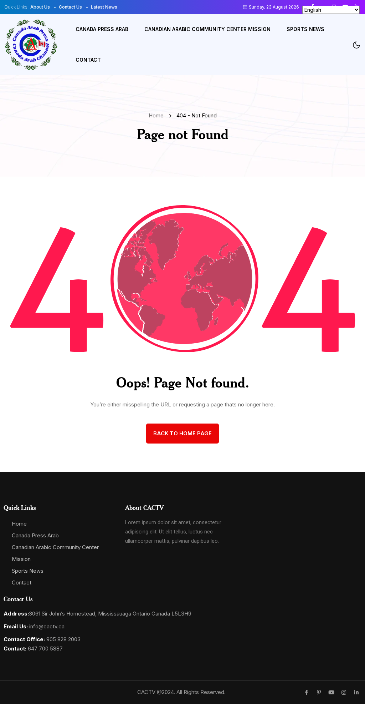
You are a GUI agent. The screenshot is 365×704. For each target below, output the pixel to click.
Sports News (305, 29)
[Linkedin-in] (356, 692)
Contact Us (70, 7)
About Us (40, 7)
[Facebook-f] (306, 692)
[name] (31, 45)
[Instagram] (343, 692)
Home (157, 115)
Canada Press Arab (102, 29)
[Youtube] (331, 692)
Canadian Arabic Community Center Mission (207, 29)
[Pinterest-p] (319, 692)
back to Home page (182, 433)
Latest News (104, 7)
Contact (88, 60)
